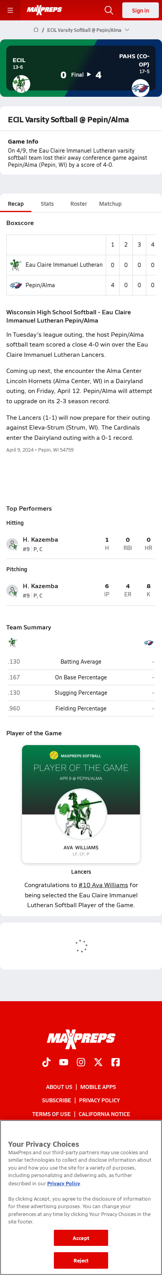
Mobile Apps (98, 1086)
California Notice (104, 1113)
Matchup (110, 203)
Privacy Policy (99, 1100)
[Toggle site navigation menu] (10, 10)
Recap (16, 203)
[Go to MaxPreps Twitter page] (98, 1062)
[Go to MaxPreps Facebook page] (115, 1062)
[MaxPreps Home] (44, 10)
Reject (81, 1260)
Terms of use (51, 1113)
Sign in (140, 10)
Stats (47, 203)
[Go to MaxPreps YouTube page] (63, 1062)
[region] (81, 1197)
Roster (78, 203)
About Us (59, 1086)
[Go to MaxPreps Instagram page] (81, 1062)
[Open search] (109, 10)
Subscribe (56, 1100)
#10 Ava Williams (103, 884)
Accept (81, 1238)
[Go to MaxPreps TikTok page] (46, 1062)
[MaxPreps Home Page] (36, 30)
